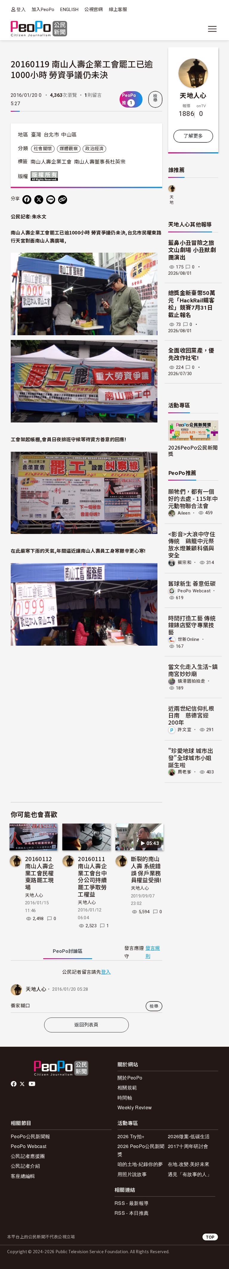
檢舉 (155, 98)
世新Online (188, 639)
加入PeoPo (43, 9)
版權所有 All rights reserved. (46, 176)
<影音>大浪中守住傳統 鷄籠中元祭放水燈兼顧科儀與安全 (191, 544)
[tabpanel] (86, 990)
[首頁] (39, 29)
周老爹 (184, 772)
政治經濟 (94, 148)
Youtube (32, 1084)
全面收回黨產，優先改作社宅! (191, 354)
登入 (21, 9)
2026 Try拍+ (130, 1136)
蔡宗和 (184, 562)
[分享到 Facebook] (26, 199)
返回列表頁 (86, 1025)
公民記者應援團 (28, 1155)
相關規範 (127, 1087)
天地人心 (34, 895)
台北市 (51, 135)
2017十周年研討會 (188, 1146)
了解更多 (193, 136)
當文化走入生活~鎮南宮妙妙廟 (193, 670)
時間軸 (124, 1097)
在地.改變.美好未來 (188, 1164)
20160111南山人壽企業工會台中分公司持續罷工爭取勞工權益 (92, 876)
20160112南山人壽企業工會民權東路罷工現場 (39, 873)
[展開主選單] (212, 29)
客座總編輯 (23, 1175)
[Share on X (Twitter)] (38, 199)
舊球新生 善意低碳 (192, 583)
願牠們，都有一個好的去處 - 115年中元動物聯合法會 (193, 498)
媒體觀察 (69, 148)
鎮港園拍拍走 (191, 681)
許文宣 (184, 729)
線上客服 (118, 9)
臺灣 (36, 135)
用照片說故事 (132, 1174)
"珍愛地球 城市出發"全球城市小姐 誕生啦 (190, 757)
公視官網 (93, 9)
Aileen (184, 512)
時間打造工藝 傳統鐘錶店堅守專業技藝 (192, 625)
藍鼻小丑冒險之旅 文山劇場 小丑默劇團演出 (192, 250)
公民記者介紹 (25, 1165)
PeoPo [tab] (68, 951)
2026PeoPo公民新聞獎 (193, 450)
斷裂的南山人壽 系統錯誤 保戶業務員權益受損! (146, 869)
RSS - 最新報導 (131, 1203)
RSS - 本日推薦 (131, 1212)
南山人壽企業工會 (51, 162)
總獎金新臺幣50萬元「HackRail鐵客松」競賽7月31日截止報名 (191, 304)
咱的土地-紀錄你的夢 (140, 1164)
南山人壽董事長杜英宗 (100, 162)
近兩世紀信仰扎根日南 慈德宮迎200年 (191, 715)
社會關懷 (43, 148)
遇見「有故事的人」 (190, 1174)
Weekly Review (134, 1107)
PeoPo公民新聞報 (30, 1136)
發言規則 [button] (153, 952)
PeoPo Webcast (194, 590)
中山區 (69, 135)
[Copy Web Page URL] (62, 199)
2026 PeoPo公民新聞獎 (140, 1150)
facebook (14, 1084)
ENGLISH (69, 9)
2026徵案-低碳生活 (189, 1136)
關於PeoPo (129, 1077)
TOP (210, 1237)
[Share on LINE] (50, 199)
